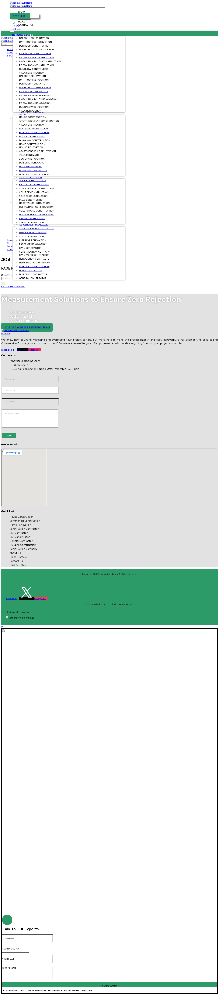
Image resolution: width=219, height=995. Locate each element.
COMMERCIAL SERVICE (27, 177)
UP (2, 626)
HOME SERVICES (24, 34)
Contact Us (26, 24)
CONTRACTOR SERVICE (27, 225)
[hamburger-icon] (57, 7)
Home (21, 12)
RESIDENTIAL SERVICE (27, 113)
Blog (21, 21)
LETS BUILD (18, 16)
